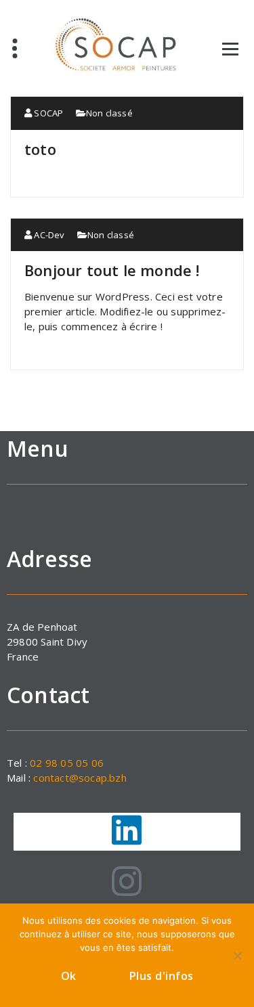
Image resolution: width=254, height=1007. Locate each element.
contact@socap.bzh (79, 777)
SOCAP (47, 113)
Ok (69, 975)
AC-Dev (48, 235)
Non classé (109, 113)
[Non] (237, 955)
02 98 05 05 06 (67, 762)
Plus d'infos (161, 975)
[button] (127, 522)
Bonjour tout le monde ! (112, 270)
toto (40, 149)
